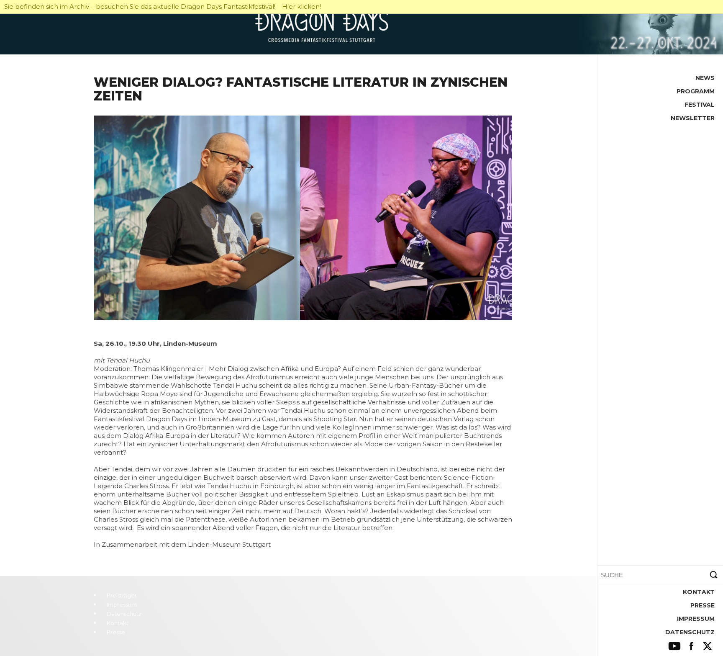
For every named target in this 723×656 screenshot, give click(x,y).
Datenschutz (690, 632)
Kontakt (699, 592)
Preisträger (122, 595)
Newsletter (693, 118)
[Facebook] (691, 646)
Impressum (696, 619)
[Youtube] (674, 646)
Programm (696, 91)
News (705, 78)
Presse (702, 605)
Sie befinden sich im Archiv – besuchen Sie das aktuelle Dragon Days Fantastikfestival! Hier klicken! (162, 6)
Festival (700, 104)
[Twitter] (707, 646)
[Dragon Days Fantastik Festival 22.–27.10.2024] (361, 27)
